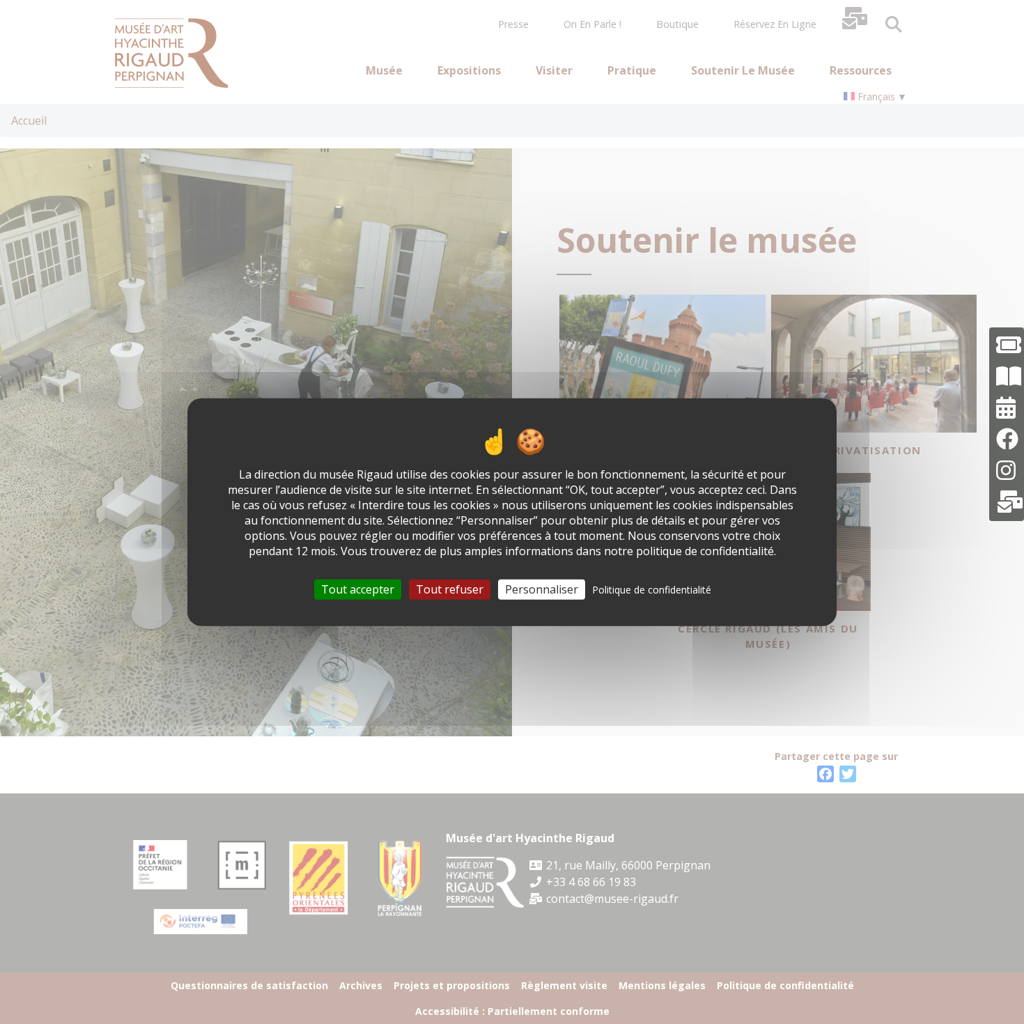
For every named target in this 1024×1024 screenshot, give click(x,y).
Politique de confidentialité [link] (651, 589)
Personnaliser (541, 588)
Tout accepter (357, 588)
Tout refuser (449, 588)
